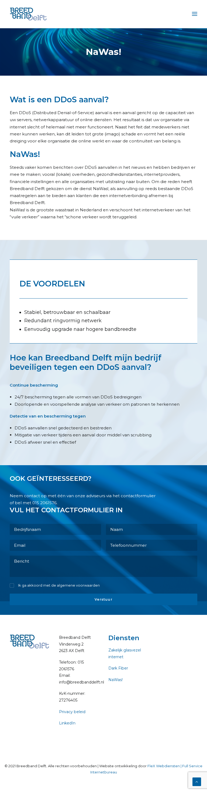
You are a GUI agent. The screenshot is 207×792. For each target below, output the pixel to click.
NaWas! (115, 679)
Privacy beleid (72, 711)
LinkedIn (67, 723)
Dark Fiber (118, 668)
